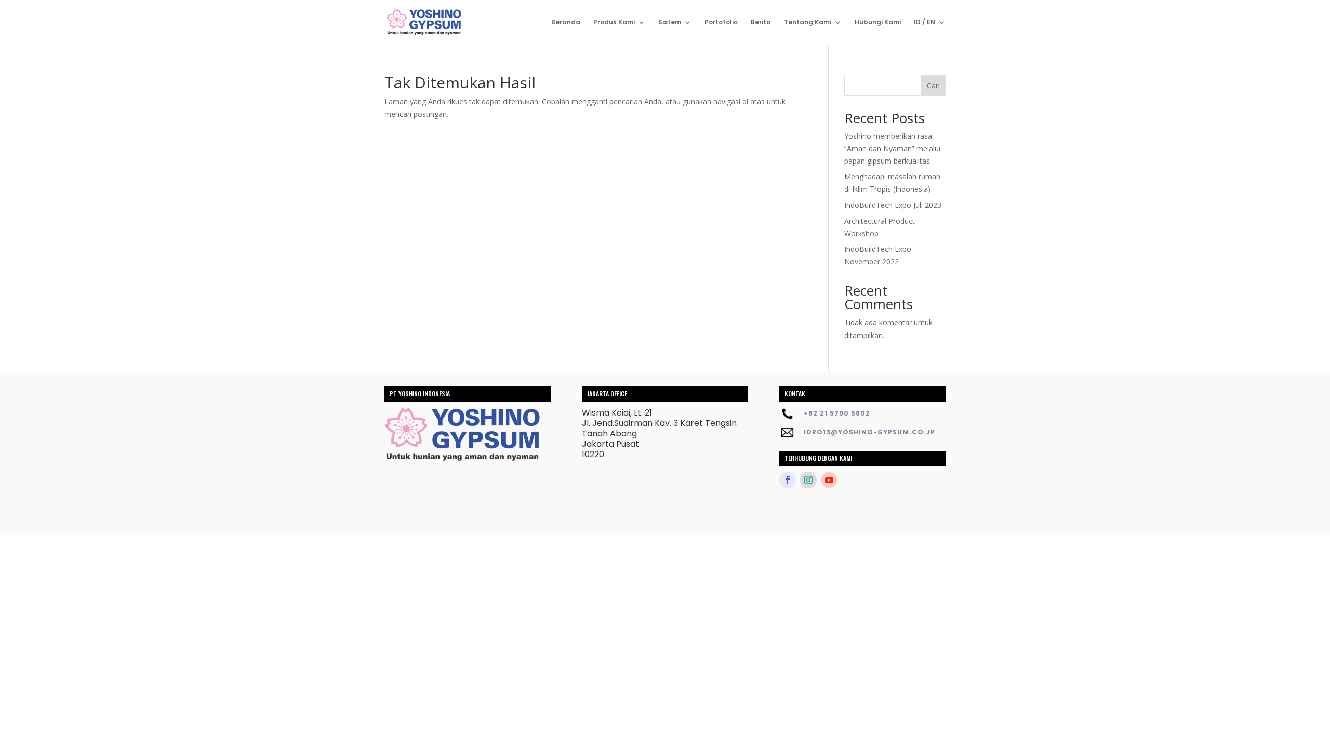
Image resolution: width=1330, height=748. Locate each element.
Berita (761, 22)
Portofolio (721, 22)
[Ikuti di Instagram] (808, 480)
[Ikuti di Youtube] (829, 480)
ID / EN (924, 22)
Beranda (565, 22)
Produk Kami (614, 22)
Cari (933, 85)
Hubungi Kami (878, 22)
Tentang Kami (807, 22)
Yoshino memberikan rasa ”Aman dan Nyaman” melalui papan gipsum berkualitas (892, 148)
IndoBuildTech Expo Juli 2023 (892, 205)
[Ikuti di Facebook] (787, 480)
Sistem (669, 22)
